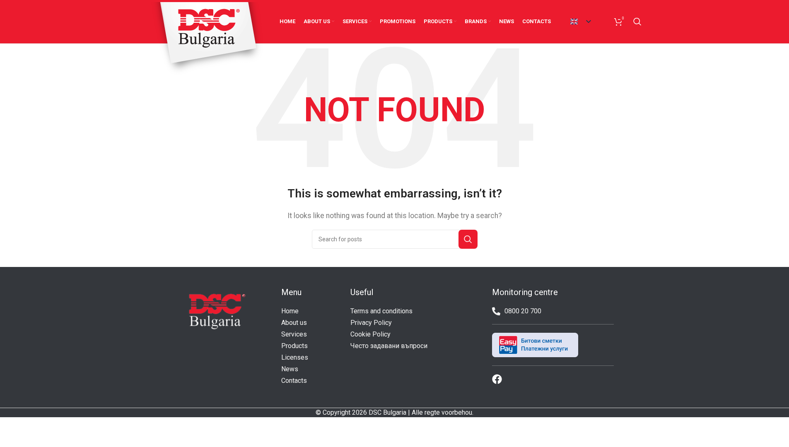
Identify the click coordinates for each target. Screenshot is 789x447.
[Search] (637, 21)
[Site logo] (207, 38)
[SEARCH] (468, 239)
